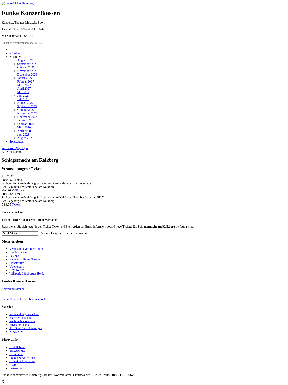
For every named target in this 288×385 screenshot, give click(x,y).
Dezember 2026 (27, 74)
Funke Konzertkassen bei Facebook (24, 299)
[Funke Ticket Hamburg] (18, 3)
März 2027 (24, 85)
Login (24, 148)
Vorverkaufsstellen (13, 288)
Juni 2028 (23, 134)
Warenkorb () (11, 148)
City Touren (16, 270)
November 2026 (27, 71)
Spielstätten (16, 141)
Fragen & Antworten (22, 357)
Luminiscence (18, 252)
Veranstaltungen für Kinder (26, 248)
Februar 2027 (25, 81)
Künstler (14, 53)
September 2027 (27, 106)
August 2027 (25, 102)
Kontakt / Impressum (22, 361)
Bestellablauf (17, 347)
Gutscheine (16, 354)
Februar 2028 (25, 124)
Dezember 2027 (27, 116)
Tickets (19, 190)
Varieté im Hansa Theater (25, 259)
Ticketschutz (17, 350)
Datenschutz (17, 368)
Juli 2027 (23, 99)
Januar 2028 (24, 120)
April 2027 (24, 88)
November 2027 (27, 113)
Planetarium (16, 263)
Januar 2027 (24, 78)
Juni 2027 (23, 95)
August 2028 (25, 138)
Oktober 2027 (25, 109)
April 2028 (24, 131)
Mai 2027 (23, 92)
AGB (12, 364)
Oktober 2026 (25, 67)
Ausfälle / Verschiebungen (25, 328)
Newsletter (16, 331)
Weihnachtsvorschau (22, 321)
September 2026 (27, 64)
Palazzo (14, 256)
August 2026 (25, 60)
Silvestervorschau (20, 324)
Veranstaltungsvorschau (24, 314)
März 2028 (24, 127)
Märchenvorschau (20, 317)
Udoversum (16, 266)
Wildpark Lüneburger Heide (26, 273)
